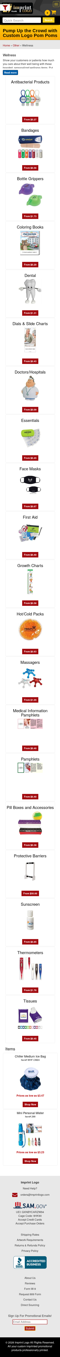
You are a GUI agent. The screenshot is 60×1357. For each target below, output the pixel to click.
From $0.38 (30, 845)
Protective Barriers (30, 855)
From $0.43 (30, 361)
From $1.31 (30, 313)
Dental (30, 275)
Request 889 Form (30, 1294)
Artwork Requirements (30, 1240)
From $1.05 (30, 699)
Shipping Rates (30, 1234)
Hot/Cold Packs (30, 614)
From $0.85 (30, 941)
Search (48, 20)
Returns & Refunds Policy (30, 1245)
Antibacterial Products (30, 82)
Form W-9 (30, 1289)
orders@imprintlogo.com (35, 1194)
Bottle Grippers (30, 178)
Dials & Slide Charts (30, 323)
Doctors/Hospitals (30, 372)
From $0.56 (30, 167)
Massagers (30, 662)
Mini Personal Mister (30, 1114)
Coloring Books (30, 227)
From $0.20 (30, 264)
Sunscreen (30, 904)
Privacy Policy (30, 1251)
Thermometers (30, 952)
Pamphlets (30, 759)
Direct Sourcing (30, 1305)
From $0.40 (30, 554)
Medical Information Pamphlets (30, 713)
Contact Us (29, 1299)
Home (6, 45)
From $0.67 (30, 506)
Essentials (30, 420)
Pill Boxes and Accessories (30, 807)
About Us (30, 1278)
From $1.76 (30, 990)
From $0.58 (30, 603)
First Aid (30, 517)
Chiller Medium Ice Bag (30, 1057)
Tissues (30, 1001)
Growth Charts (30, 565)
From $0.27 (30, 119)
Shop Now (30, 1104)
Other (16, 45)
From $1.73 (30, 216)
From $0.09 (30, 409)
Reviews (30, 1283)
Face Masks (30, 468)
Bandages (30, 130)
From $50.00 (30, 893)
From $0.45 (30, 458)
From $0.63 (30, 651)
